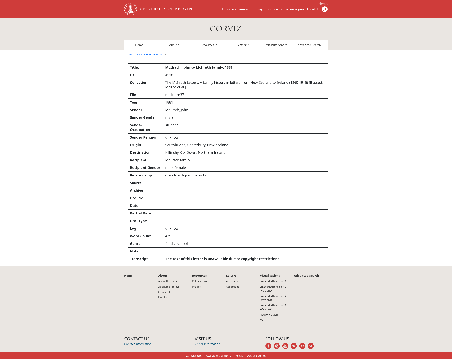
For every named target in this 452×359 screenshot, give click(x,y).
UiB (130, 54)
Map (262, 320)
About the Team (167, 281)
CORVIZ (226, 29)
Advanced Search (309, 45)
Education (229, 9)
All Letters (232, 281)
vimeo (295, 346)
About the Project (168, 286)
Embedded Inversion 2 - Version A (273, 288)
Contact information (137, 344)
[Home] (131, 9)
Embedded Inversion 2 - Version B (273, 298)
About (173, 45)
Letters (241, 45)
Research (245, 9)
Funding (163, 297)
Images (196, 286)
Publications (199, 281)
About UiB (313, 9)
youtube (286, 346)
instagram (278, 346)
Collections (232, 286)
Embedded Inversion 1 (273, 281)
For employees (294, 9)
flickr (303, 346)
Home (139, 45)
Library (258, 9)
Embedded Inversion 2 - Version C (273, 307)
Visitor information (207, 344)
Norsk (323, 3)
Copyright (164, 292)
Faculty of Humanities (150, 54)
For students (273, 9)
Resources (207, 45)
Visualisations (275, 45)
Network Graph (269, 314)
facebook (269, 346)
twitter (312, 346)
